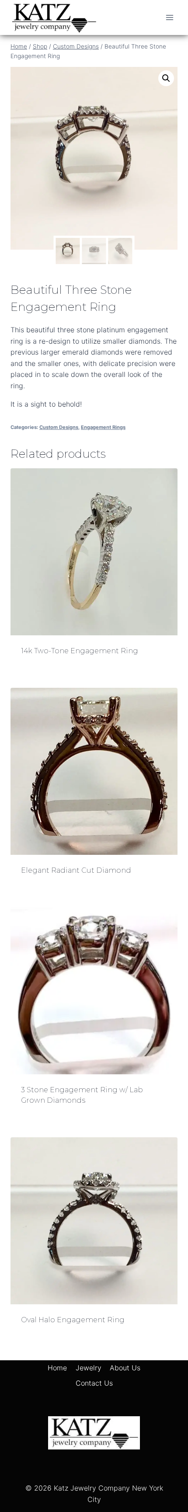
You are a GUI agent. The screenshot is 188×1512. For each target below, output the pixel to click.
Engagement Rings (103, 427)
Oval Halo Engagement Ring (73, 1320)
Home (57, 1367)
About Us (125, 1367)
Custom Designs (58, 427)
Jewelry (88, 1367)
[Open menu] (169, 17)
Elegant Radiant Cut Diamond (76, 870)
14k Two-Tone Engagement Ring (79, 651)
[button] (166, 78)
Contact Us (94, 1383)
